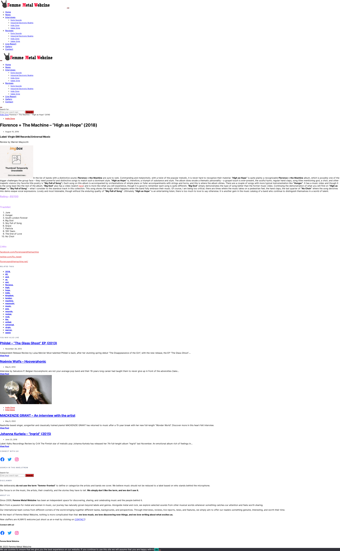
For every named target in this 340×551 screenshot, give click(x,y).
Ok (156, 549)
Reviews (9, 30)
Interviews (10, 17)
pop (7, 309)
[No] (160, 550)
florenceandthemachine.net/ (14, 261)
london (8, 298)
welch (8, 332)
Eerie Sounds (16, 20)
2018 (7, 271)
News (8, 14)
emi (7, 282)
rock (7, 317)
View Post (4, 355)
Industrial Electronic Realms (22, 23)
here (81, 185)
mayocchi (9, 303)
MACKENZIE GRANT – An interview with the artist (37, 415)
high (7, 287)
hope (7, 290)
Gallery (8, 46)
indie (7, 293)
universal (9, 325)
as (6, 279)
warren (8, 330)
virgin (8, 327)
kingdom (9, 295)
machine (9, 301)
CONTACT (80, 519)
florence (9, 285)
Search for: (4, 109)
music (8, 306)
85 (6, 274)
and (7, 277)
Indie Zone (15, 25)
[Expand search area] (1, 60)
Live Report (10, 44)
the (6, 319)
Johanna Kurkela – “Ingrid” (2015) (25, 434)
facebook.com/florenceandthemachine (19, 252)
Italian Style (15, 28)
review (8, 314)
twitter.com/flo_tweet (11, 256)
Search (29, 112)
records (8, 311)
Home (8, 12)
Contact (9, 49)
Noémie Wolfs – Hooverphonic (23, 361)
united (8, 322)
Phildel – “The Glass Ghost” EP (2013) (28, 343)
